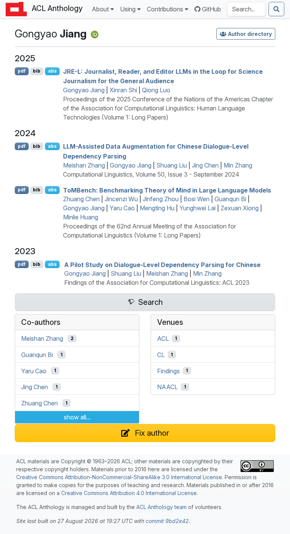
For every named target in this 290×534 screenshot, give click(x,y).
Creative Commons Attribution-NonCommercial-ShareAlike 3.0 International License (119, 477)
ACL (163, 338)
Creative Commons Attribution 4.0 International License (129, 493)
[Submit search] (276, 9)
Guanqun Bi (230, 199)
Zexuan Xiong (240, 208)
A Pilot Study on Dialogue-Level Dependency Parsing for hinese (162, 264)
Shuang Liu (171, 165)
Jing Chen (205, 165)
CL (161, 355)
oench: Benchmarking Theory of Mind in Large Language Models (167, 190)
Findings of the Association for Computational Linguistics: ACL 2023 (157, 282)
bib (36, 71)
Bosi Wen (197, 199)
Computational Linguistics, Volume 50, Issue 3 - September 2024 (151, 174)
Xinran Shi (123, 90)
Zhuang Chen (81, 199)
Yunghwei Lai (197, 208)
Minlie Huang (80, 217)
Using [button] (128, 9)
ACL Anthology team (161, 507)
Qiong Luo (156, 90)
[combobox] (246, 9)
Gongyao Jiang (84, 90)
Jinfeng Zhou (161, 199)
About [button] (100, 9)
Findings (168, 370)
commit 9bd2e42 (167, 521)
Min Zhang (238, 165)
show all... (77, 417)
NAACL (167, 387)
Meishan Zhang (84, 165)
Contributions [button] (165, 9)
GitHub (211, 9)
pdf (22, 71)
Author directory (250, 34)
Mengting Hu (157, 208)
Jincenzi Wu (121, 199)
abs (52, 71)
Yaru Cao (122, 208)
